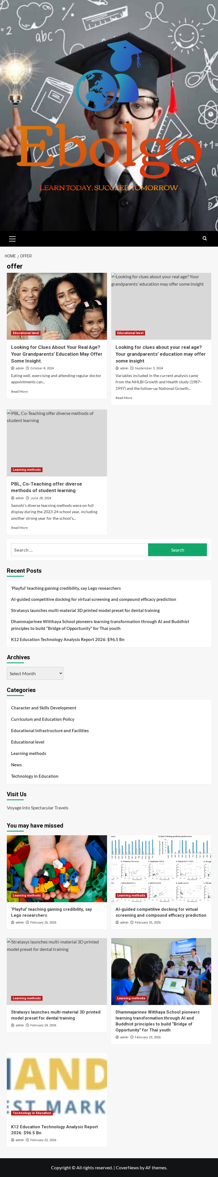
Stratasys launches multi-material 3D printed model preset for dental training (85, 610)
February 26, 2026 (43, 922)
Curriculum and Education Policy (42, 719)
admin (20, 368)
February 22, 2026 (43, 1140)
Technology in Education (34, 776)
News (16, 764)
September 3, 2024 (149, 368)
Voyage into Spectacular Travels (37, 807)
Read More (19, 391)
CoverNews (127, 1167)
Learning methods (27, 470)
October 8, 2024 (42, 368)
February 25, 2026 (148, 922)
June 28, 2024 (40, 498)
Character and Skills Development (43, 707)
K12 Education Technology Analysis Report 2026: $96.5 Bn (68, 639)
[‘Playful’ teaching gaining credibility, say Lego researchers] (57, 868)
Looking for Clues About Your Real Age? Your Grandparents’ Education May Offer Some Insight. (56, 354)
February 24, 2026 (43, 1025)
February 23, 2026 (148, 1037)
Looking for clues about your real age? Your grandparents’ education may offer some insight (161, 354)
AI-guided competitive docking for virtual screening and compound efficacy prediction (93, 599)
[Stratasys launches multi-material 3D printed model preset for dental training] (57, 971)
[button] (12, 238)
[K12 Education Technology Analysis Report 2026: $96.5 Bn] (57, 1086)
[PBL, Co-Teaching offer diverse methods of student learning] (57, 443)
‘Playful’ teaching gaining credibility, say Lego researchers (66, 588)
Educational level (26, 333)
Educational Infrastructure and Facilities (50, 730)
